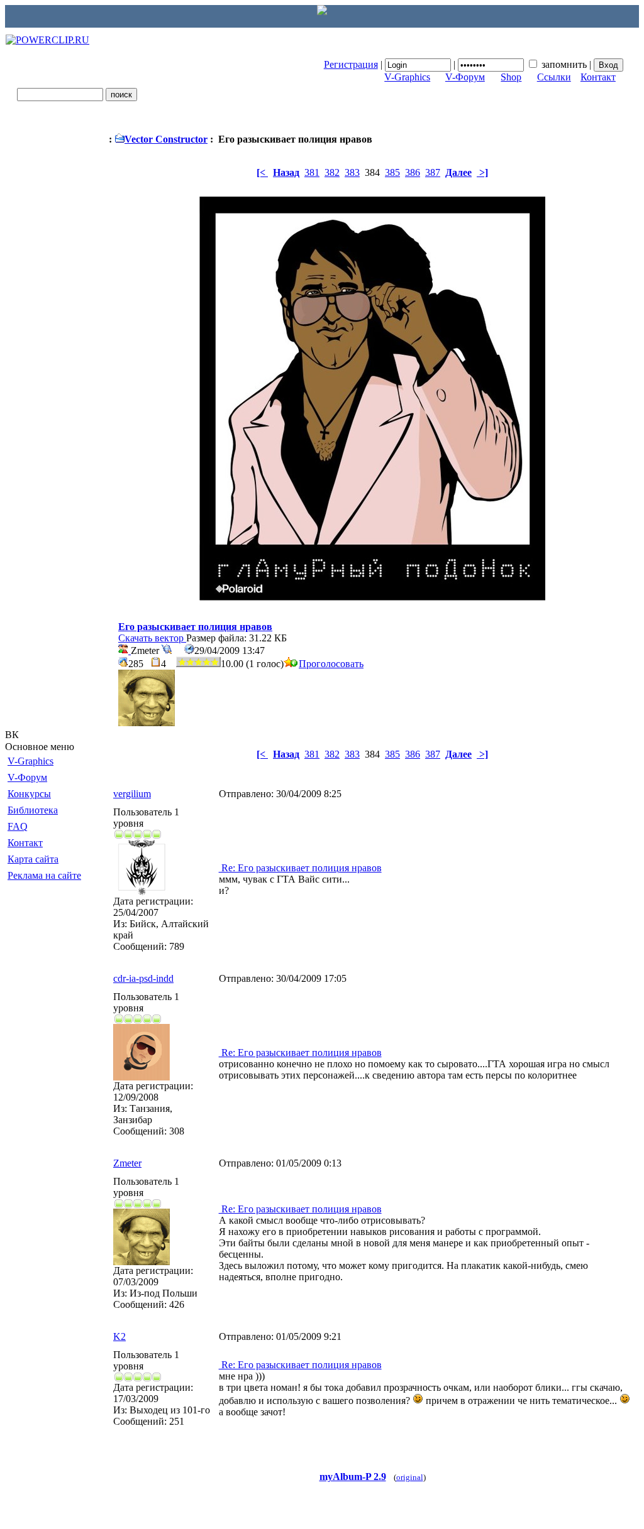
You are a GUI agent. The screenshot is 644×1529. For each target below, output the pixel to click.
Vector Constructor (166, 139)
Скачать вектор (152, 638)
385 (392, 172)
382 (332, 172)
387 (432, 172)
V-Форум (465, 77)
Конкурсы (29, 793)
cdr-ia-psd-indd (143, 978)
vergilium (132, 793)
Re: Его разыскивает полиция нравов (300, 867)
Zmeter (127, 1163)
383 (352, 172)
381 (311, 172)
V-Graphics (407, 77)
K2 (119, 1336)
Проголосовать (331, 663)
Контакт (598, 77)
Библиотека (33, 810)
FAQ (18, 826)
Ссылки (554, 77)
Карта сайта (33, 859)
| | (459, 64)
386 (412, 172)
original (409, 1477)
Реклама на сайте (44, 875)
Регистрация (351, 64)
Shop (511, 77)
